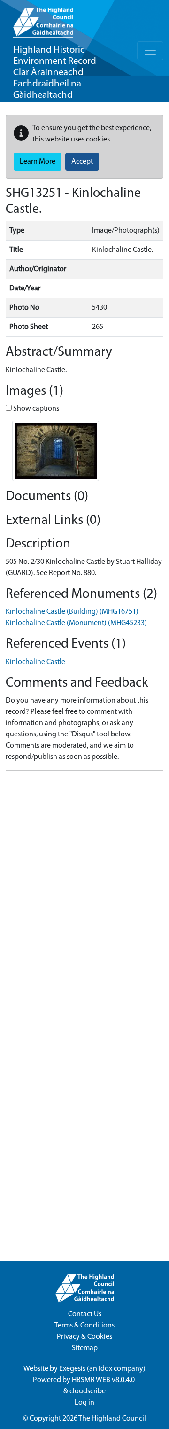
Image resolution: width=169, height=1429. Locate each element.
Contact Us (84, 1314)
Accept (82, 161)
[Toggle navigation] (150, 50)
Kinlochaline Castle (35, 662)
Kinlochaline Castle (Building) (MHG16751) (72, 612)
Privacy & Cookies (84, 1337)
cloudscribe (87, 1391)
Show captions (35, 409)
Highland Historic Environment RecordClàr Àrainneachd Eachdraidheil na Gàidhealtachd (54, 72)
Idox (105, 1369)
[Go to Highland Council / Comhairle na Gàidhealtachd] (43, 19)
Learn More (37, 161)
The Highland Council (112, 1418)
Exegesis (72, 1369)
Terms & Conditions (84, 1325)
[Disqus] (84, 895)
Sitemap (85, 1348)
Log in (84, 1402)
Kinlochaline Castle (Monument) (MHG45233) (76, 623)
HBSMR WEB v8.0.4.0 (104, 1380)
